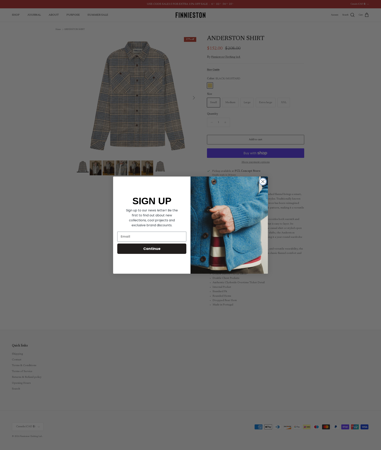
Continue (152, 248)
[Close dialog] (262, 181)
